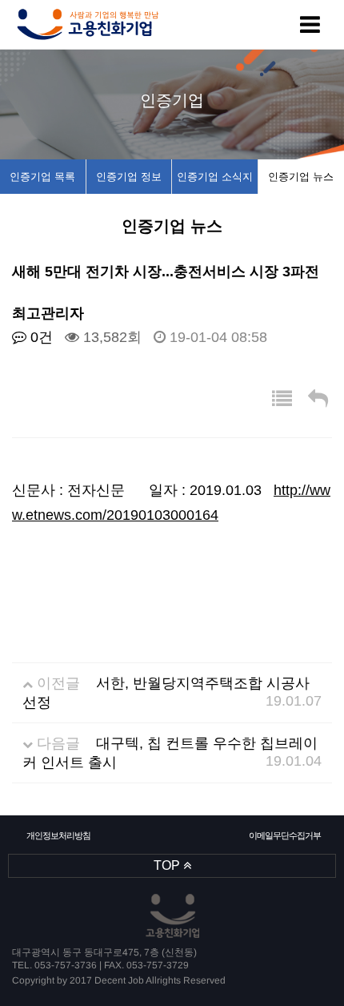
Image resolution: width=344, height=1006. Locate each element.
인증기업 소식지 (215, 177)
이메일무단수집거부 (286, 835)
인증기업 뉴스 (301, 177)
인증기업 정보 (129, 177)
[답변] (318, 399)
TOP (168, 865)
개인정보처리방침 (58, 835)
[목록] (282, 399)
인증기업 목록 (42, 177)
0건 (39, 337)
